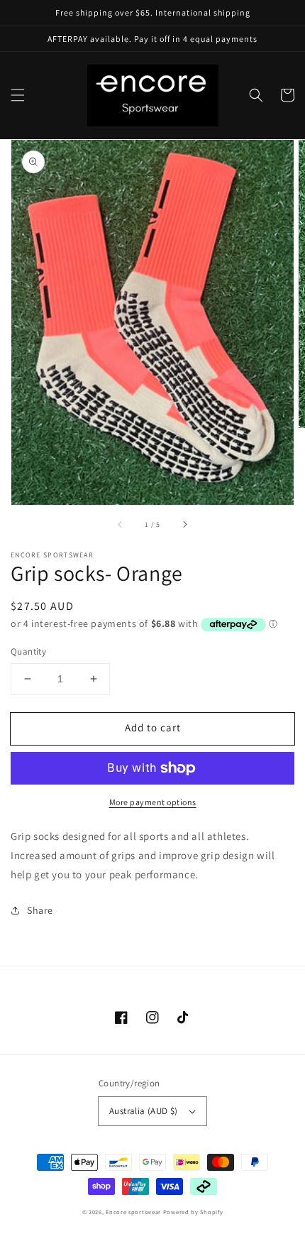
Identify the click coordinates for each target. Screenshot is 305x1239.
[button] (17, 95)
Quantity (28, 651)
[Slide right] (184, 524)
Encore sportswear (133, 1212)
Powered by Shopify (193, 1212)
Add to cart (153, 727)
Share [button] (40, 910)
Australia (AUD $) (143, 1111)
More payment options (152, 802)
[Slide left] (120, 524)
